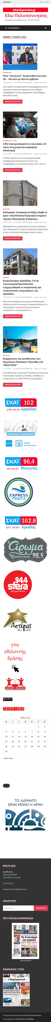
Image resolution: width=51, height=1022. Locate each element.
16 (45, 736)
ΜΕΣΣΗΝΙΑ (6, 209)
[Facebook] (41, 2)
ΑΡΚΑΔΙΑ (6, 277)
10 (6, 736)
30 (45, 746)
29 (38, 746)
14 (32, 736)
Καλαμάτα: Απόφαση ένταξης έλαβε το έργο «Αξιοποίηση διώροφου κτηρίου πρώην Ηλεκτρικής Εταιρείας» (25, 215)
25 (13, 746)
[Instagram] (47, 2)
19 (19, 741)
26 (19, 746)
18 (13, 741)
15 (38, 736)
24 (6, 746)
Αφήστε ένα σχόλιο (40, 82)
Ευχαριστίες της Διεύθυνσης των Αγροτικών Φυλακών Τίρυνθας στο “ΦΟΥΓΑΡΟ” (23, 362)
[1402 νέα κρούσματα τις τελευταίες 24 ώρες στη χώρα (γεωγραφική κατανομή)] (25, 126)
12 (19, 736)
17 (6, 741)
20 (25, 741)
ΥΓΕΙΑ (15, 140)
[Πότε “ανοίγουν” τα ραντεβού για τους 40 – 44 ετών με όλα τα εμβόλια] (25, 57)
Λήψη (6, 786)
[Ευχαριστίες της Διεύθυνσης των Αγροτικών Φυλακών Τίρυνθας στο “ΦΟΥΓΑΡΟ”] (25, 340)
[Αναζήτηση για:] (25, 908)
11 (13, 736)
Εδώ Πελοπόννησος (26, 15)
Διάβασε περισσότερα (13, 101)
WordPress (21, 1019)
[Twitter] (44, 2)
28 (32, 746)
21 (32, 741)
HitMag (30, 1019)
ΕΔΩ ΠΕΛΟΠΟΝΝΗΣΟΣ (24, 82)
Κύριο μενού (14, 28)
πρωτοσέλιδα (25, 960)
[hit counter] (13, 710)
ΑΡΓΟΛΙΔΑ (6, 355)
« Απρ (5, 758)
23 (45, 741)
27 (25, 746)
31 (6, 751)
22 (38, 741)
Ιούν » (11, 758)
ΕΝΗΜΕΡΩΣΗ (7, 72)
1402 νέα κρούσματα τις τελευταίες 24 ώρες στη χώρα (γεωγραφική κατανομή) (24, 147)
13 (25, 736)
